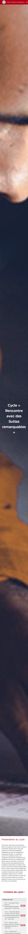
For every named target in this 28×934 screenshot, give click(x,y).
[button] (27, 2)
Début (22, 905)
